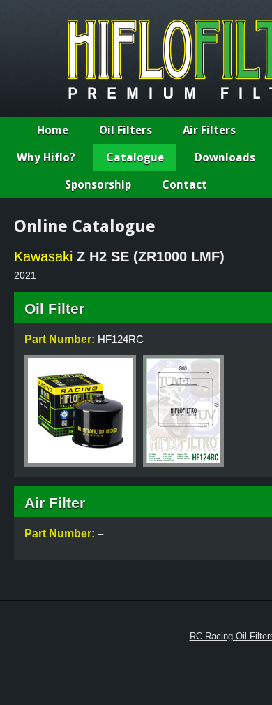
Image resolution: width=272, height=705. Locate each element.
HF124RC (121, 339)
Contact (184, 184)
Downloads (225, 157)
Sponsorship (98, 184)
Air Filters (209, 130)
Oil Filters (125, 130)
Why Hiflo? (46, 157)
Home (52, 130)
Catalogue (135, 157)
